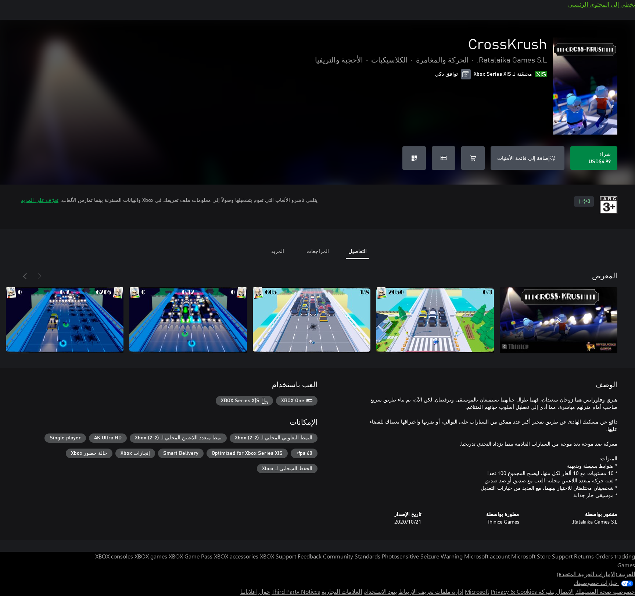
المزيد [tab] (277, 250)
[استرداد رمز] (414, 158)
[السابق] (39, 276)
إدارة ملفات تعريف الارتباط (430, 591)
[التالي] (25, 276)
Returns (584, 556)
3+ (587, 201)
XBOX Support (278, 556)
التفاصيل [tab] (357, 250)
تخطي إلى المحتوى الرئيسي (601, 4)
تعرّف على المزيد (39, 199)
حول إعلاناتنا (255, 591)
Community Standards (351, 556)
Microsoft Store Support (542, 556)
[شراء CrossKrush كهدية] (443, 158)
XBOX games (150, 556)
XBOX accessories (236, 556)
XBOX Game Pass (190, 556)
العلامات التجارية (342, 591)
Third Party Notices (296, 591)
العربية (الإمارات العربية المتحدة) (596, 574)
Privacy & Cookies (514, 591)
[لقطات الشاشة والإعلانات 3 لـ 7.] (311, 320)
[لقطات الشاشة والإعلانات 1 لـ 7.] (558, 320)
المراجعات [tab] (317, 250)
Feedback (310, 556)
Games (626, 565)
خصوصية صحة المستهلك (605, 591)
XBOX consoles (114, 556)
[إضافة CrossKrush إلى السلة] (473, 158)
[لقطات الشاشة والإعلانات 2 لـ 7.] (435, 320)
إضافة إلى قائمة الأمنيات (523, 157)
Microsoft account (487, 556)
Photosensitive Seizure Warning (422, 556)
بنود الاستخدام (380, 591)
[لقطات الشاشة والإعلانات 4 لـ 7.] (188, 320)
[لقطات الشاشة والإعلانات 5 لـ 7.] (64, 320)
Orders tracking (615, 556)
